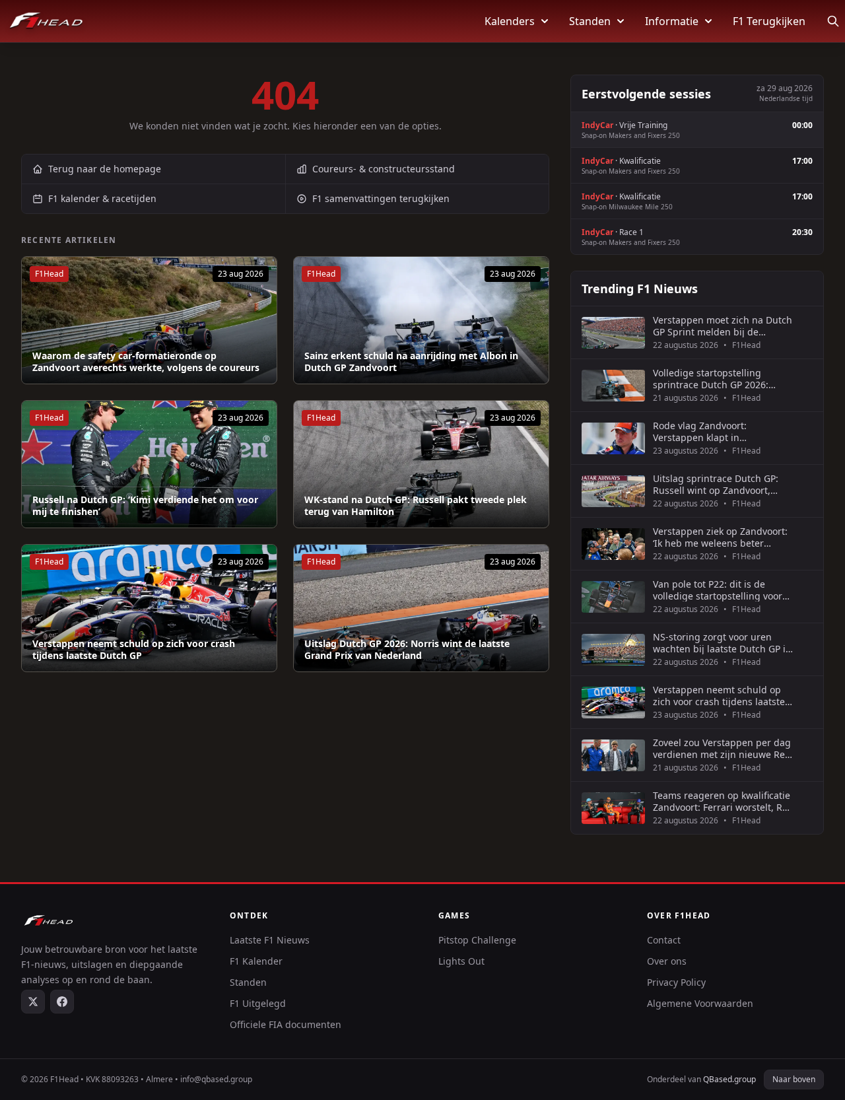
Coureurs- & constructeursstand (383, 168)
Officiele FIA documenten (285, 1024)
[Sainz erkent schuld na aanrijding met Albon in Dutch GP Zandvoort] (421, 320)
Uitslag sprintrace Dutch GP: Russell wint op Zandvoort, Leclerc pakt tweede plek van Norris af (716, 484)
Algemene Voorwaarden (700, 1003)
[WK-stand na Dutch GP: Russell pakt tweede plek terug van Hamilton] (421, 464)
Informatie (671, 21)
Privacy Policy (676, 982)
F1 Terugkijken (769, 21)
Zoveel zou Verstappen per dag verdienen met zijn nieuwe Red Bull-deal (722, 748)
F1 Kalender (256, 961)
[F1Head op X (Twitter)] (33, 1002)
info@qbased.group (216, 1079)
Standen (590, 21)
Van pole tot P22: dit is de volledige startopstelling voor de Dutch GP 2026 (717, 590)
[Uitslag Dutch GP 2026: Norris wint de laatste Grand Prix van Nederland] (421, 608)
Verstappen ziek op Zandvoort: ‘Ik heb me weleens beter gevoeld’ (720, 537)
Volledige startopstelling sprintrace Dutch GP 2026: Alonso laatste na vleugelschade (710, 378)
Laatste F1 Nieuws (270, 940)
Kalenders (510, 21)
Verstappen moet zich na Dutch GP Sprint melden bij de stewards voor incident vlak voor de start (722, 325)
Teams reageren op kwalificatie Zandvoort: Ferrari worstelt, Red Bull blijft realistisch (723, 801)
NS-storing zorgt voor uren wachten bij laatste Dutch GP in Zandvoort (722, 642)
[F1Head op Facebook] (62, 1002)
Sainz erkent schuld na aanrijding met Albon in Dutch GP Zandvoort (411, 361)
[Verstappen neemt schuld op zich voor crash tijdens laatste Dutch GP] (149, 608)
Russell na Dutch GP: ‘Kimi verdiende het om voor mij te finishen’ (145, 505)
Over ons (667, 961)
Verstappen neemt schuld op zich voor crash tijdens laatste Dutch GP (133, 649)
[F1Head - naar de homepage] (46, 21)
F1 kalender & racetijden (102, 198)
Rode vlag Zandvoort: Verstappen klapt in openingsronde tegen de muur (721, 431)
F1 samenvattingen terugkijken (381, 198)
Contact (664, 940)
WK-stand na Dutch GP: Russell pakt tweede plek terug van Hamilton (415, 505)
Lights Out (461, 961)
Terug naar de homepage (104, 168)
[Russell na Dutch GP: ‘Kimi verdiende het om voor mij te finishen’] (149, 464)
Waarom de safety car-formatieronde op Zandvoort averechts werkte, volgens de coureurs (145, 361)
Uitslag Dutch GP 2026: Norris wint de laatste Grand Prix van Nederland (407, 649)
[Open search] (833, 21)
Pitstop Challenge (477, 940)
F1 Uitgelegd (258, 1003)
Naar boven (793, 1079)
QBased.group (729, 1079)
